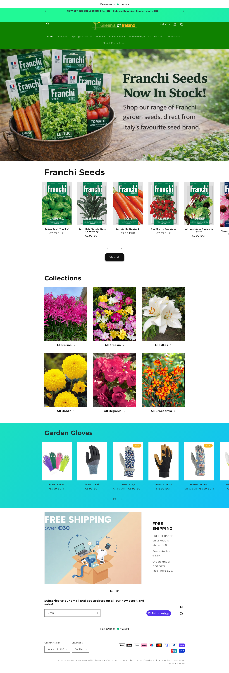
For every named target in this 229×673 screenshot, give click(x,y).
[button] (47, 24)
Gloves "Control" (163, 484)
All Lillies (161, 345)
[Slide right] (121, 248)
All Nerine (64, 345)
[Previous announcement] (45, 11)
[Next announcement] (183, 11)
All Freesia (113, 345)
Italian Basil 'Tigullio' (57, 229)
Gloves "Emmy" (199, 484)
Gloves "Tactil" (92, 484)
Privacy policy (127, 660)
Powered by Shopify (91, 660)
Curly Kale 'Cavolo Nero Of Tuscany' (92, 230)
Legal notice (179, 660)
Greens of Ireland (73, 660)
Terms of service (144, 660)
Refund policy (110, 660)
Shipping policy (162, 660)
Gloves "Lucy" (128, 484)
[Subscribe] (96, 613)
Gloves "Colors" (57, 484)
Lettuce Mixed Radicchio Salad (199, 230)
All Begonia (113, 411)
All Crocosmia (161, 411)
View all (115, 257)
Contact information (175, 663)
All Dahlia (64, 411)
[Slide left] (107, 248)
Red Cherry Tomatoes (163, 229)
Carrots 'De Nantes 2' (128, 229)
